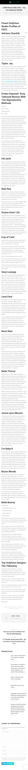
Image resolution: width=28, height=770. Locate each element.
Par (14, 606)
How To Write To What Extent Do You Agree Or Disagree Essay (18, 657)
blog (10, 606)
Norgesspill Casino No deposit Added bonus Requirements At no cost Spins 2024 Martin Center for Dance (18, 696)
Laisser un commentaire (14, 608)
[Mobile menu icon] (2, 2)
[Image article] (5, 658)
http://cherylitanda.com (16, 618)
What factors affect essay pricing (17, 686)
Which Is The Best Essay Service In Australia (17, 678)
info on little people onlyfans (10, 81)
